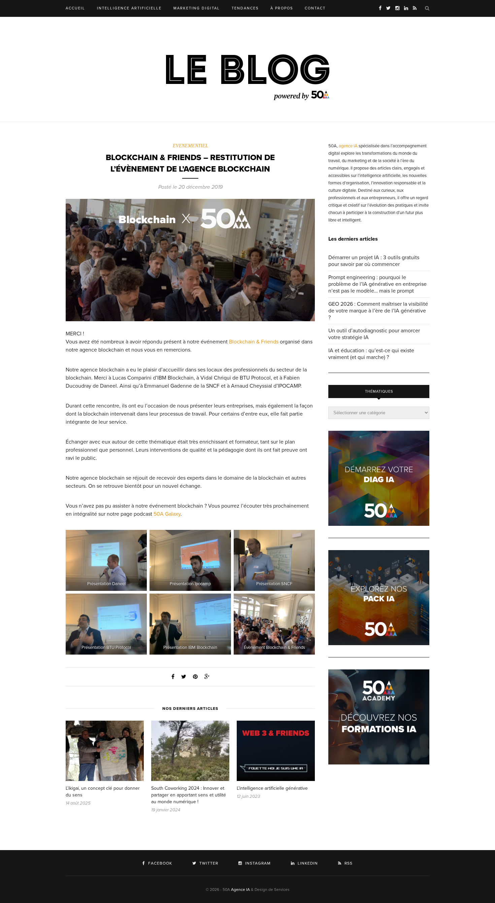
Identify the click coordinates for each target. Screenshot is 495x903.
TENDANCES (245, 8)
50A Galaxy (167, 514)
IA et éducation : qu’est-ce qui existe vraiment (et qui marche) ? (371, 354)
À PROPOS (281, 8)
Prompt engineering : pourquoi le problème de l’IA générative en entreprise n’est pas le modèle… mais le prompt (377, 284)
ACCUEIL (75, 8)
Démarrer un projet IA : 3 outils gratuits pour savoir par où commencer (373, 261)
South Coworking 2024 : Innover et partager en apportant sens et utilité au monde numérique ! (188, 795)
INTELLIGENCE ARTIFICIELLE (129, 8)
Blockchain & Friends (253, 341)
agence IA (348, 146)
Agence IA (240, 889)
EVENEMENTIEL (190, 145)
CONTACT (315, 8)
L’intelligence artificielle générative (272, 788)
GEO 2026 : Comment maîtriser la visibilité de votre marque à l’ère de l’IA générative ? (378, 311)
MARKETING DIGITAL (196, 8)
